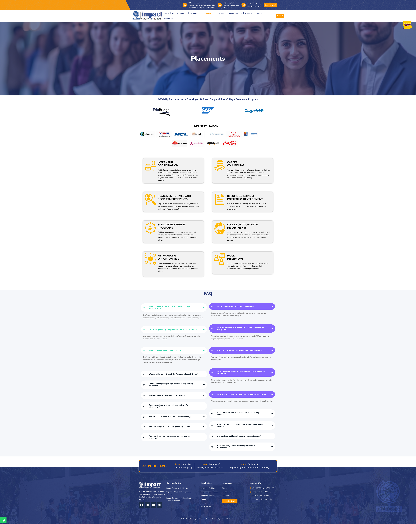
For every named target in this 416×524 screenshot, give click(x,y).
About (247, 13)
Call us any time (194, 3)
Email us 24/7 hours (254, 4)
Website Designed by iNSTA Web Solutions (220, 519)
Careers (221, 13)
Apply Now (168, 18)
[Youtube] (153, 505)
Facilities (193, 13)
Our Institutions (178, 13)
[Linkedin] (159, 505)
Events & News (234, 13)
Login (258, 13)
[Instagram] (147, 505)
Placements (207, 13)
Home (166, 13)
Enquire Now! (270, 5)
